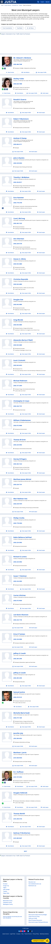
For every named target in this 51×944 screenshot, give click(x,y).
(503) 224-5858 (17, 639)
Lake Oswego (6, 889)
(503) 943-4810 (17, 365)
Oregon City (6, 885)
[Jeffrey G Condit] (7, 657)
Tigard (4, 887)
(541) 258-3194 (17, 819)
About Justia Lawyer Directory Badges (38, 914)
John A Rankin (18, 158)
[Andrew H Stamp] (7, 142)
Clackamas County (7, 902)
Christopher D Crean (21, 401)
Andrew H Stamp (19, 138)
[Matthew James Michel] (7, 483)
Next (25, 851)
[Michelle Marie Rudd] (7, 717)
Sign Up (47, 1)
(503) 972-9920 (17, 600)
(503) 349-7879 (17, 504)
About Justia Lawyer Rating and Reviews (38, 922)
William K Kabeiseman (22, 420)
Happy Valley (6, 893)
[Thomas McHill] (7, 817)
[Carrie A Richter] (7, 599)
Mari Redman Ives (20, 499)
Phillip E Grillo (18, 518)
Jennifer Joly (18, 733)
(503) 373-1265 (17, 718)
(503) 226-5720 (17, 243)
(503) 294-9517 (17, 182)
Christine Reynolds (20, 279)
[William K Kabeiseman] (7, 424)
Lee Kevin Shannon (20, 615)
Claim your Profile (33, 918)
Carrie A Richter (19, 595)
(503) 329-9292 (17, 163)
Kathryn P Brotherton (21, 833)
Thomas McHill (19, 813)
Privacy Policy (36, 933)
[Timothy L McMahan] (7, 181)
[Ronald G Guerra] (7, 103)
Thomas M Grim (19, 440)
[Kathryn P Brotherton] (7, 837)
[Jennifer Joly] (7, 737)
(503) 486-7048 (17, 64)
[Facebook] (23, 931)
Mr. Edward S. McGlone (22, 58)
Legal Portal (12, 933)
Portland (5, 884)
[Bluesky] (28, 931)
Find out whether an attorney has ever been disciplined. (12, 917)
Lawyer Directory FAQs (34, 916)
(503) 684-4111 (17, 144)
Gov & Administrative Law (35, 884)
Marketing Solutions (44, 933)
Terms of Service (28, 933)
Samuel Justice (19, 692)
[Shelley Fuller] (7, 83)
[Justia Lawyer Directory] (10, 2)
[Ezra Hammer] (7, 201)
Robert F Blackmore (21, 119)
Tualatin (5, 891)
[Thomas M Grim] (7, 444)
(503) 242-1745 (17, 620)
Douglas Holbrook (20, 793)
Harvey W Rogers (20, 459)
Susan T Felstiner (20, 576)
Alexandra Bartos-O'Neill (23, 340)
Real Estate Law (32, 885)
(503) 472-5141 (17, 697)
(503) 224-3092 (17, 445)
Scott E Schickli (19, 360)
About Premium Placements (35, 920)
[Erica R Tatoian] (7, 638)
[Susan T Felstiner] (7, 580)
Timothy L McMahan (21, 177)
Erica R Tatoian (19, 634)
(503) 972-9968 (17, 425)
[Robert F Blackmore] (7, 123)
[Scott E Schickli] (7, 364)
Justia (2, 5)
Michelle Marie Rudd (21, 713)
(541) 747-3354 (17, 777)
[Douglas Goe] (7, 303)
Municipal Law (15, 5)
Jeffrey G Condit (19, 653)
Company (18, 933)
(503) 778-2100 (17, 203)
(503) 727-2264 (17, 385)
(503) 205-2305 (17, 658)
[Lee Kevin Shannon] (7, 619)
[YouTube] (21, 931)
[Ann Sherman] (7, 243)
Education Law (32, 882)
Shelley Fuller (18, 79)
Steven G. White (19, 259)
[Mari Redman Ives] (7, 503)
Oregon (20, 5)
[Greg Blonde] (7, 324)
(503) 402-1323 (17, 223)
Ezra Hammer (18, 197)
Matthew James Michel (22, 479)
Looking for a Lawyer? (38, 940)
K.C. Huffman (18, 772)
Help (22, 933)
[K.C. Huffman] (7, 776)
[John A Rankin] (7, 162)
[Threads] (26, 931)
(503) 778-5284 (17, 523)
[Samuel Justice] (7, 696)
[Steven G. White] (7, 263)
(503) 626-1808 (17, 84)
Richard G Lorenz (20, 557)
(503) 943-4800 (17, 264)
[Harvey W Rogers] (7, 463)
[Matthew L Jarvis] (7, 756)
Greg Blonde (18, 320)
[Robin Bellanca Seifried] (7, 541)
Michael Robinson (20, 381)
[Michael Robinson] (7, 385)
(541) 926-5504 (17, 758)
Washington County (8, 904)
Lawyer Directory (7, 5)
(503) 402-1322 (17, 464)
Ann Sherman (18, 239)
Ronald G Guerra (19, 99)
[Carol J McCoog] (7, 222)
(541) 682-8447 (17, 838)
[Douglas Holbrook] (7, 797)
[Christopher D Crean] (7, 405)
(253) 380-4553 (17, 738)
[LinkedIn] (19, 931)
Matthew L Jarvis (19, 752)
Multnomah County (7, 900)
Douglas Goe (18, 299)
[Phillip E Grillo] (7, 522)
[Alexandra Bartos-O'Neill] (7, 344)
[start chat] (47, 941)
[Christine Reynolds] (7, 283)
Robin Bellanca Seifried (22, 537)
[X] (30, 931)
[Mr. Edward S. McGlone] (7, 62)
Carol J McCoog (19, 218)
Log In (42, 1)
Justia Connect (5, 933)
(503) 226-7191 (17, 406)
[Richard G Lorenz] (7, 561)
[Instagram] (24, 931)
